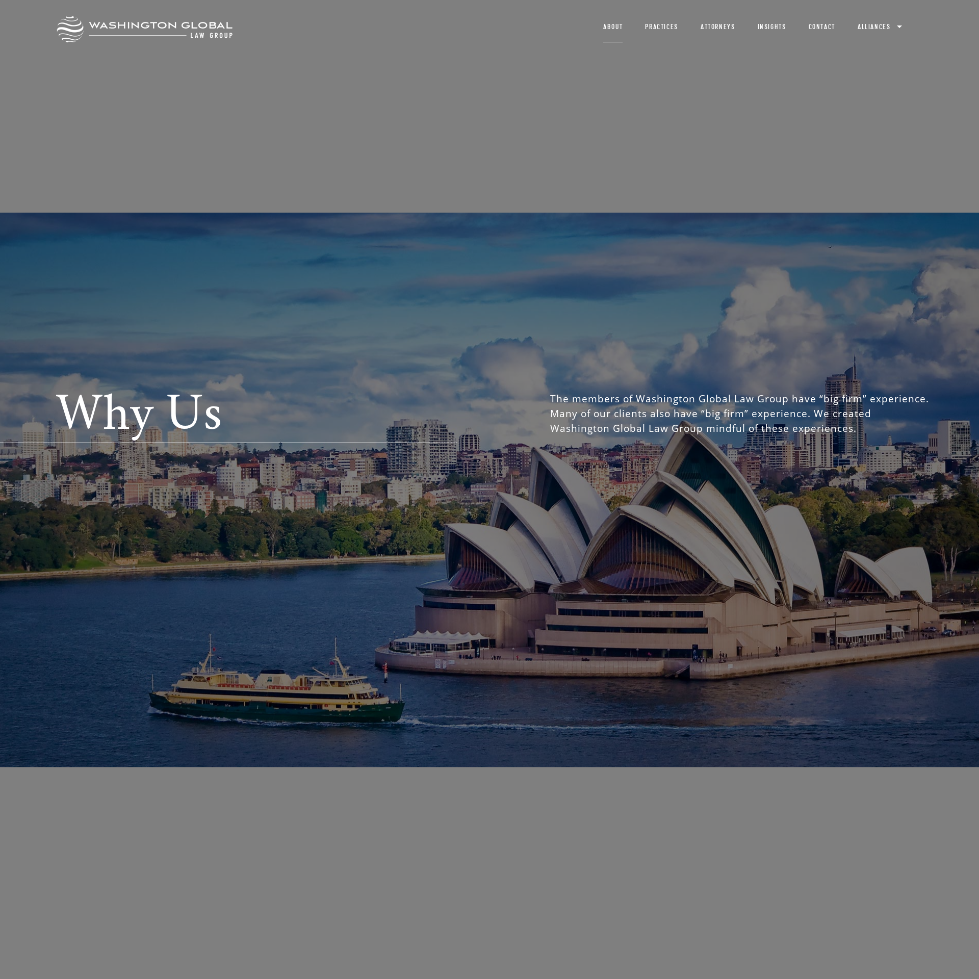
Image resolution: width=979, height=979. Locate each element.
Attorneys (718, 26)
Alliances (874, 26)
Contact (822, 26)
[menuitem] (613, 29)
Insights (772, 26)
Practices (661, 26)
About (613, 26)
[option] (489, 489)
